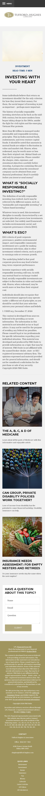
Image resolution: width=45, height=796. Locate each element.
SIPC (29, 712)
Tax (22, 776)
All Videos (22, 787)
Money (22, 779)
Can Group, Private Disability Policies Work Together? (19, 496)
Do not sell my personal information (26, 699)
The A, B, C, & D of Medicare (16, 432)
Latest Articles (22, 784)
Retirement (22, 764)
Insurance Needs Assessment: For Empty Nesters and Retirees (22, 564)
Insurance (22, 773)
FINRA (22, 712)
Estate (22, 770)
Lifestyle (22, 781)
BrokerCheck (31, 651)
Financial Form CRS (24, 647)
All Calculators (22, 790)
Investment (22, 767)
